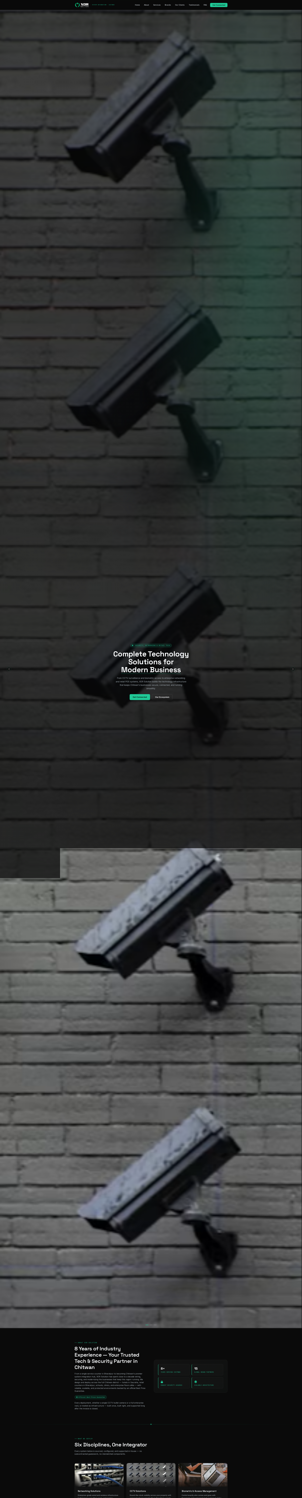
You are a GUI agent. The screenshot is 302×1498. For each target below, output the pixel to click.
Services (157, 5)
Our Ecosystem (162, 697)
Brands (168, 5)
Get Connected (218, 5)
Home (137, 5)
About (146, 5)
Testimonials (194, 5)
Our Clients (180, 5)
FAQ (205, 5)
